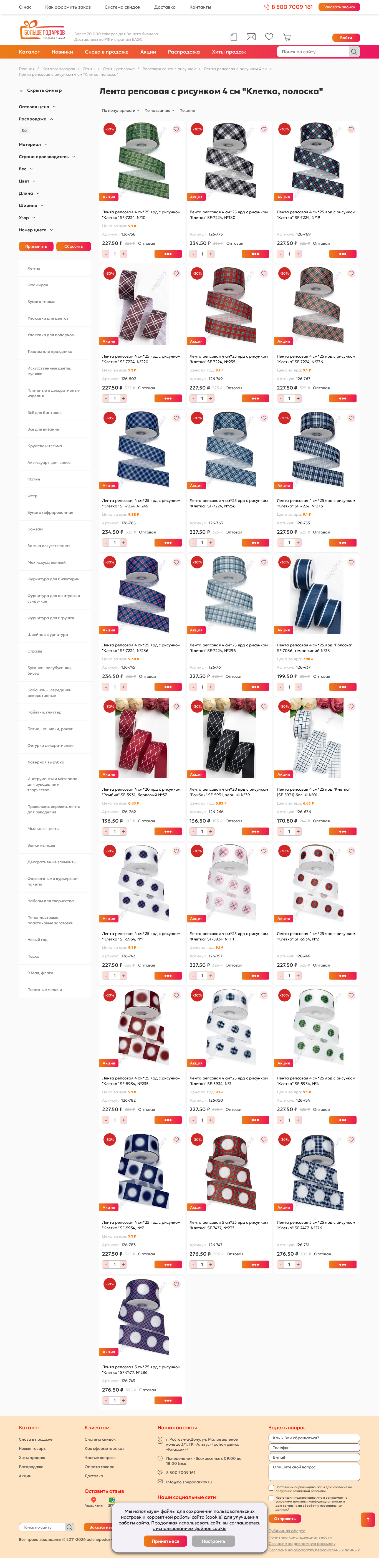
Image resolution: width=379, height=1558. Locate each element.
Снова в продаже (106, 52)
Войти (346, 37)
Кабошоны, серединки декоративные (49, 692)
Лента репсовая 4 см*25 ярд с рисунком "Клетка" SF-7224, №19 (316, 214)
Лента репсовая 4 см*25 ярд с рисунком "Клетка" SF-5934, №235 (141, 1081)
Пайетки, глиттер (44, 712)
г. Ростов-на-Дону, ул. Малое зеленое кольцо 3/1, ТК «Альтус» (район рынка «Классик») (202, 1444)
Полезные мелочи (44, 989)
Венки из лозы (41, 845)
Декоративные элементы (52, 861)
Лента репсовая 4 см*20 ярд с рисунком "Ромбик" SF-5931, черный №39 (229, 792)
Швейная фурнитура (47, 634)
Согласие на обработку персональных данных (314, 1549)
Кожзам (35, 529)
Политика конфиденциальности (300, 1537)
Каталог (29, 52)
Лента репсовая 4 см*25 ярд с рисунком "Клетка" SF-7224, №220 (141, 359)
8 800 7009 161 (180, 1472)
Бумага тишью (41, 301)
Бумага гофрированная (50, 512)
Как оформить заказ (68, 7)
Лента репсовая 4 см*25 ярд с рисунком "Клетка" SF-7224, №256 (229, 503)
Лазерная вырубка (45, 762)
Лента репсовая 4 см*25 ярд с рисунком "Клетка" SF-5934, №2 (316, 936)
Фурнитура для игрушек (50, 617)
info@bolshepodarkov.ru (189, 1481)
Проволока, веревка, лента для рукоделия (53, 809)
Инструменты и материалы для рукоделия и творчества (53, 784)
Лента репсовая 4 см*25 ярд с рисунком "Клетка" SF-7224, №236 (316, 359)
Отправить (285, 1518)
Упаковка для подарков (50, 334)
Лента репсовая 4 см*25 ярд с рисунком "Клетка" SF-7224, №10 (141, 214)
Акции (148, 52)
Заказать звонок (339, 6)
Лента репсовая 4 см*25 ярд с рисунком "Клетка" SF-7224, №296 (229, 648)
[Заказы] (234, 37)
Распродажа (184, 52)
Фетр (32, 495)
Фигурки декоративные (50, 745)
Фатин (33, 479)
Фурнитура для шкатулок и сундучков (53, 598)
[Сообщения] (251, 38)
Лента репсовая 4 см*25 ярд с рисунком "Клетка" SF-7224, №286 (141, 648)
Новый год (37, 939)
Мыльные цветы (43, 828)
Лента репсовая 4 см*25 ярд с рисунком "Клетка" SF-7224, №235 (229, 359)
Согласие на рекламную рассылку (302, 1543)
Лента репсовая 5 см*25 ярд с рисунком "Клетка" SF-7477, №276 (316, 1225)
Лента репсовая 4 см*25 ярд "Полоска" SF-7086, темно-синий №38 (314, 648)
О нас (25, 7)
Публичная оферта (287, 1530)
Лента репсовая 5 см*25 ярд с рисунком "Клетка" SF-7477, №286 (141, 1369)
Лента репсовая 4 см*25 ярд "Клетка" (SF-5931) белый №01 (313, 792)
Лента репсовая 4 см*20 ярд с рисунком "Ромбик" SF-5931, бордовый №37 (141, 792)
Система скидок (122, 7)
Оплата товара (100, 1466)
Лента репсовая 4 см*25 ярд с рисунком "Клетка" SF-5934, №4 (316, 1081)
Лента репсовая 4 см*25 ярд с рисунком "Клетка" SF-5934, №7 (141, 1225)
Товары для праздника (49, 351)
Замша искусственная (48, 545)
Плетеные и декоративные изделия (53, 393)
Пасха (33, 956)
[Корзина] (287, 39)
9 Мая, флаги (40, 972)
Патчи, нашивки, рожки (50, 728)
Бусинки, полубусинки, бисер (49, 670)
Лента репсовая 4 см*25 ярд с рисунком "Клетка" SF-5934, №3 (229, 1081)
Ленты (33, 268)
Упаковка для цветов (48, 318)
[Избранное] (269, 38)
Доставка (165, 7)
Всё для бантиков (44, 412)
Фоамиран (37, 284)
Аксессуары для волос (48, 462)
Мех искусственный (46, 562)
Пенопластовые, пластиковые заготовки (50, 920)
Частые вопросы (101, 1457)
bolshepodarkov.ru (104, 1539)
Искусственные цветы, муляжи (49, 371)
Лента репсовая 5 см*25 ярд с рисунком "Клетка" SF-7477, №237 (229, 1225)
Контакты (200, 7)
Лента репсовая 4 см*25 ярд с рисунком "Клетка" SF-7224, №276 (316, 503)
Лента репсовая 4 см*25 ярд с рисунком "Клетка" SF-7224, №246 (141, 503)
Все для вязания (43, 429)
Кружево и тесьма (44, 445)
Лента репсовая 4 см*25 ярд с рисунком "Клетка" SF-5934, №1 (141, 936)
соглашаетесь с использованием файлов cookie (207, 1525)
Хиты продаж (229, 52)
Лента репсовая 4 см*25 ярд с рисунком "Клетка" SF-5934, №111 (229, 936)
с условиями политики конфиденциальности (311, 1499)
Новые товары (33, 1448)
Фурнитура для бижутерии (53, 578)
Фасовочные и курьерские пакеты (53, 881)
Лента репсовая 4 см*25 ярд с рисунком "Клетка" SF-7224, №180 (229, 214)
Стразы (34, 651)
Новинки (62, 52)
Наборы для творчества (50, 900)
